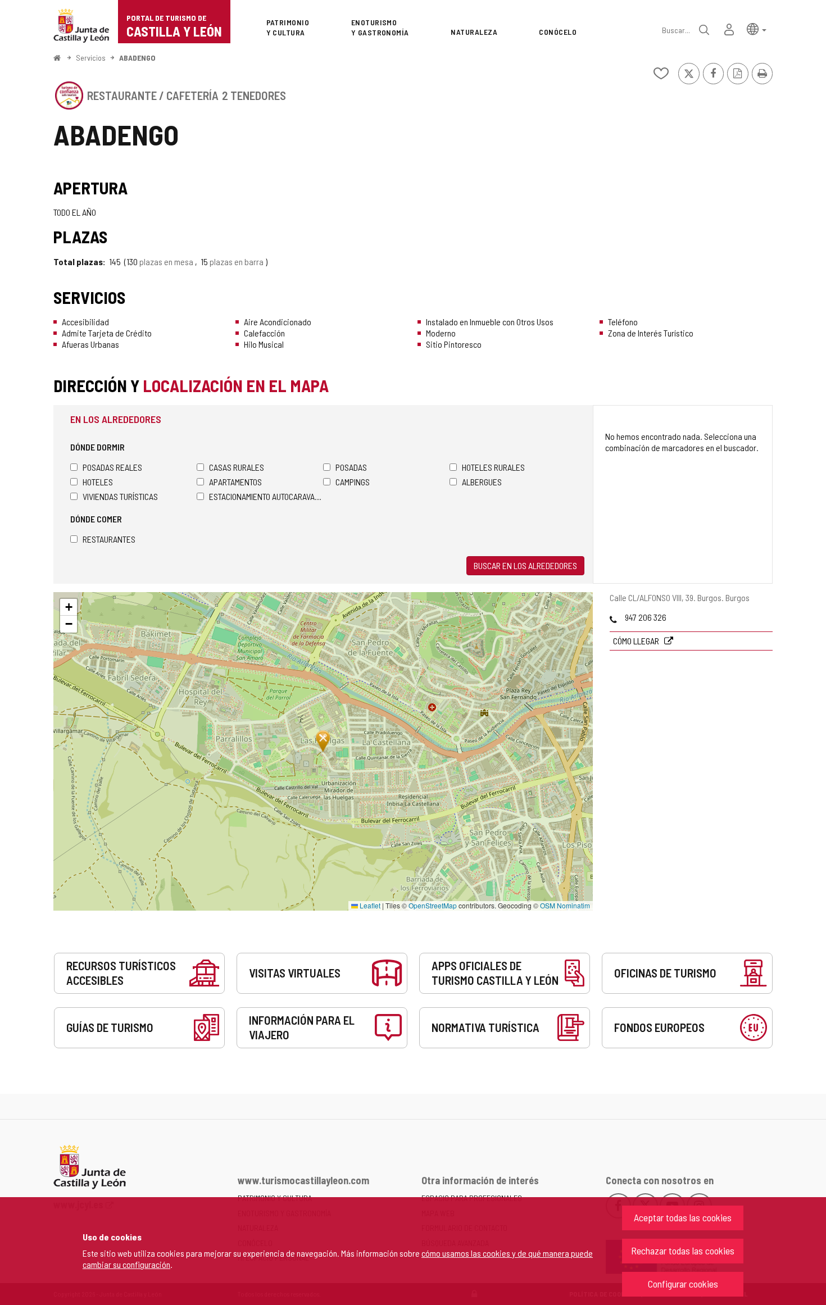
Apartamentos (235, 481)
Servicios (91, 57)
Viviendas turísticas (120, 496)
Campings (352, 481)
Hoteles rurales (493, 467)
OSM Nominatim (565, 905)
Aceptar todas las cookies (683, 1217)
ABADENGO (137, 57)
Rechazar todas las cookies (682, 1250)
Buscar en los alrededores (525, 565)
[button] (756, 28)
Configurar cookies (683, 1283)
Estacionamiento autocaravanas (266, 496)
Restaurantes (109, 539)
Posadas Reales (112, 467)
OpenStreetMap (433, 905)
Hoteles (98, 481)
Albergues (482, 481)
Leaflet (369, 905)
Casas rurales (236, 467)
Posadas (351, 467)
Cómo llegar (637, 640)
